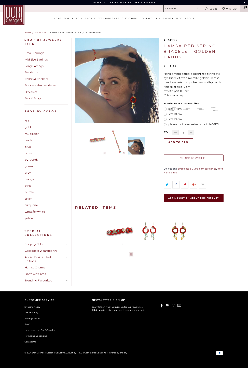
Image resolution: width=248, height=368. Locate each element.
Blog (179, 18)
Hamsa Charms (35, 267)
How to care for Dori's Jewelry (39, 330)
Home (58, 18)
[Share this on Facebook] (176, 184)
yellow (29, 218)
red (27, 120)
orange (29, 179)
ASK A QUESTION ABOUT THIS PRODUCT (193, 198)
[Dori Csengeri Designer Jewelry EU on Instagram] (173, 306)
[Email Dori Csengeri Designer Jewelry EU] (179, 306)
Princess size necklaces (40, 85)
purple (29, 192)
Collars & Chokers (36, 79)
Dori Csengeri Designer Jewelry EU (49, 352)
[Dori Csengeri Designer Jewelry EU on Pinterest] (167, 306)
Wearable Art (108, 18)
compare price (207, 168)
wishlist (232, 9)
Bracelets (31, 92)
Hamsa (168, 172)
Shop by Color (34, 244)
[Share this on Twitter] (167, 184)
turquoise (31, 205)
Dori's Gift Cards (35, 274)
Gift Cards (130, 18)
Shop (89, 18)
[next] (155, 80)
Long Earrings (34, 66)
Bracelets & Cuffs (188, 168)
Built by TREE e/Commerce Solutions (87, 352)
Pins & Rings (33, 98)
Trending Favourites (38, 280)
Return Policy (31, 312)
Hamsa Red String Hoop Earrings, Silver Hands (149, 236)
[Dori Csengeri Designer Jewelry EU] (21, 14)
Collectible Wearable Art (41, 250)
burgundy (31, 159)
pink (28, 185)
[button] (194, 158)
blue (28, 146)
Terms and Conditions (35, 336)
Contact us (149, 18)
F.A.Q (27, 324)
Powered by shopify (117, 352)
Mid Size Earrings (36, 59)
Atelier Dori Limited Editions (38, 259)
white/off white (35, 211)
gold (28, 127)
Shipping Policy (32, 307)
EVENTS (168, 18)
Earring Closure (32, 318)
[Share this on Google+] (193, 184)
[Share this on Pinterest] (184, 184)
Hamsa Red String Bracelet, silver (120, 236)
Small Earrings (34, 53)
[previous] (79, 80)
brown (29, 153)
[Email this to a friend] (202, 184)
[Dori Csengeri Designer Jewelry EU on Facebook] (161, 306)
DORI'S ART (72, 18)
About (189, 18)
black (28, 140)
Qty (166, 132)
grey (28, 172)
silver (28, 198)
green (29, 166)
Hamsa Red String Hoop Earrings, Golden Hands (179, 236)
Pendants (31, 72)
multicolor (32, 133)
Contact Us (30, 341)
